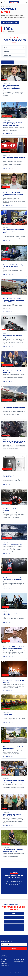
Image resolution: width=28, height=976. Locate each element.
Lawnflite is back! (7, 714)
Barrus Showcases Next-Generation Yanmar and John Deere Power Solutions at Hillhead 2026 (13, 300)
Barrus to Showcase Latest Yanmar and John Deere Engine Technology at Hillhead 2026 (14, 408)
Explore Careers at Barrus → (14, 888)
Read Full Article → (8, 97)
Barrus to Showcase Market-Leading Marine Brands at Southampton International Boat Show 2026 (12, 124)
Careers (14, 913)
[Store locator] (4, 2)
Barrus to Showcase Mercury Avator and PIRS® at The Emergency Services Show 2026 (13, 231)
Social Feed (20, 62)
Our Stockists (14, 921)
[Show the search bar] (26, 2)
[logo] (14, 2)
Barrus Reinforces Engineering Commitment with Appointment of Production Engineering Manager (12, 87)
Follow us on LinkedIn (10, 22)
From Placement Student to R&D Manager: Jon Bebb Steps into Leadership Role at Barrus (14, 194)
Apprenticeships (14, 917)
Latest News (7, 62)
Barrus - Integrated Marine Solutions (12, 544)
